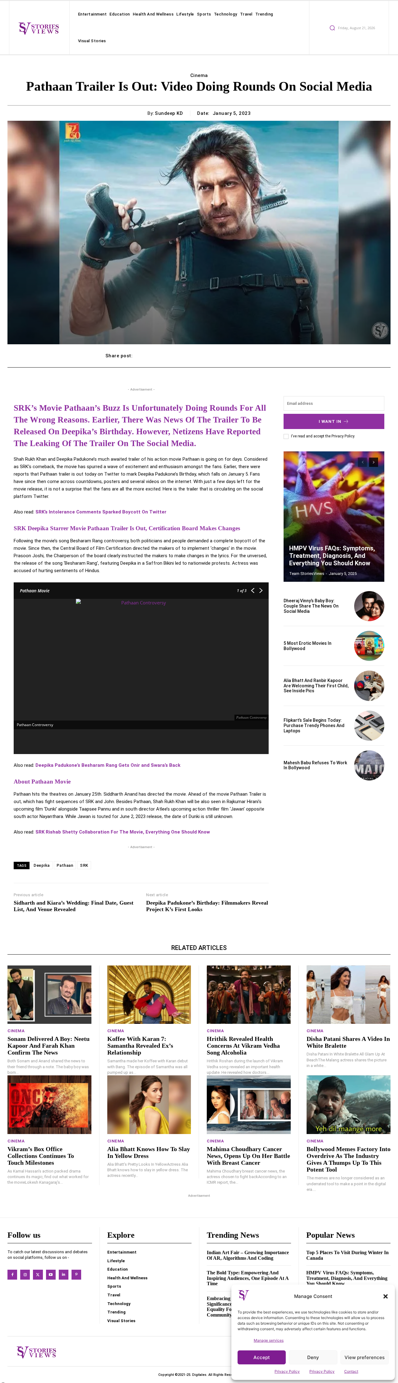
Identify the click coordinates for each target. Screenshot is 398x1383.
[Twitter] (38, 1274)
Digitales (199, 1375)
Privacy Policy (287, 1371)
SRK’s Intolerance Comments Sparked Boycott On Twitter (100, 512)
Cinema (199, 75)
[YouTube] (51, 1274)
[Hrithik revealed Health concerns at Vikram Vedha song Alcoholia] (249, 994)
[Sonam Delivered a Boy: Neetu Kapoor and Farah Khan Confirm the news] (49, 994)
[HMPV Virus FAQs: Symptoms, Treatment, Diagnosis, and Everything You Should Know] (334, 516)
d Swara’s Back (163, 765)
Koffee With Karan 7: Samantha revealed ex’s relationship (140, 1045)
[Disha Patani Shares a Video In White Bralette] (349, 994)
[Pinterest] (76, 1274)
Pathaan (65, 865)
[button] (385, 1296)
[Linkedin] (63, 1274)
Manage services (269, 1340)
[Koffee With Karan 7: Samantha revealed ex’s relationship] (149, 994)
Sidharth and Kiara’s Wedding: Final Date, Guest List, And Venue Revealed (73, 906)
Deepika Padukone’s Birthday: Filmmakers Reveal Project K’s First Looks (207, 906)
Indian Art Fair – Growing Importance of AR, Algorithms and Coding (248, 1255)
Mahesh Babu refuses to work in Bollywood (315, 765)
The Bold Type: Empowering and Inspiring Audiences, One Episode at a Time (248, 1278)
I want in (330, 421)
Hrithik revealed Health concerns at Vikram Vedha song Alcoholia (243, 1045)
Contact (351, 1371)
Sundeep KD (169, 113)
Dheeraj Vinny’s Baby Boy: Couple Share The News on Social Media (311, 606)
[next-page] (373, 462)
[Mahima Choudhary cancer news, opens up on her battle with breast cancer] (249, 1104)
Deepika (42, 865)
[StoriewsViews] (38, 28)
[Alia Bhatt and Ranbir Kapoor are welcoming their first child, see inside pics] (369, 686)
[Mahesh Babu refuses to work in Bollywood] (369, 765)
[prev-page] (362, 462)
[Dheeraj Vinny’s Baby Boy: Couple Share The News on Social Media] (369, 606)
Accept (261, 1357)
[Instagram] (25, 1274)
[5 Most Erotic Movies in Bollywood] (369, 646)
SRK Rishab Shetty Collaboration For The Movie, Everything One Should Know (122, 832)
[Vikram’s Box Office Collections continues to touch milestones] (49, 1104)
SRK (84, 865)
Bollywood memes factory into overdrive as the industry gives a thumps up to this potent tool (349, 1159)
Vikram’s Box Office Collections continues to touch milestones (40, 1156)
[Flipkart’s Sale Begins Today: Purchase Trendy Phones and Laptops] (369, 726)
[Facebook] (12, 1274)
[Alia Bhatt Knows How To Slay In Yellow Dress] (149, 1104)
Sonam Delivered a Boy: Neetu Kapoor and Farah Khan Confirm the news (48, 1045)
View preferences (365, 1357)
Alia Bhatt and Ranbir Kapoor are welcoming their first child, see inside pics (316, 686)
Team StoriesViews (306, 573)
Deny (313, 1357)
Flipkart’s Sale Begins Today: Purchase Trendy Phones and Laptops (314, 725)
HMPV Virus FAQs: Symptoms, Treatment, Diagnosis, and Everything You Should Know (332, 556)
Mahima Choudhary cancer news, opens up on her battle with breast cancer (248, 1156)
